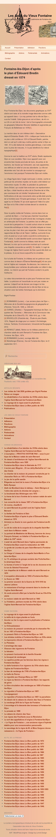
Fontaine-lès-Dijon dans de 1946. (24, 806)
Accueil (7, 47)
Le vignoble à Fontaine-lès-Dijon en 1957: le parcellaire (27, 697)
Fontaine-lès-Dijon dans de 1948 (24, 800)
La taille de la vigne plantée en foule (19, 617)
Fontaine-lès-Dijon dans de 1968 (24, 752)
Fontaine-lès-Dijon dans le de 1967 (23, 755)
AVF (10, 832)
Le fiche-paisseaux (12, 625)
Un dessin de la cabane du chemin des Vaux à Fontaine (27, 699)
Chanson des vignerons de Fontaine (19, 648)
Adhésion (31, 47)
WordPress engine (20, 832)
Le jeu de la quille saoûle (14, 479)
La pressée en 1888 (12, 711)
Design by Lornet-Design (37, 832)
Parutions (42, 47)
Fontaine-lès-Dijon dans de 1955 (24, 783)
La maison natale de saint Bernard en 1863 (22, 598)
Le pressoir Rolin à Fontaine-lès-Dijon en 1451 (23, 634)
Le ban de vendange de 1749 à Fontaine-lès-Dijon (25, 671)
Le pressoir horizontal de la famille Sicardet (22, 654)
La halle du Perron (12, 674)
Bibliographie (10, 53)
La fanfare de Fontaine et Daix (16, 513)
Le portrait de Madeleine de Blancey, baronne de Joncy (27, 533)
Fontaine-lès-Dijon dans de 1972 (24, 405)
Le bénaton (9, 651)
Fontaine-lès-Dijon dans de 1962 (24, 763)
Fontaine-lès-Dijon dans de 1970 (24, 746)
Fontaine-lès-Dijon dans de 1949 (24, 797)
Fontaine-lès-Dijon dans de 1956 (24, 780)
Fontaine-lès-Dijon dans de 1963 (24, 760)
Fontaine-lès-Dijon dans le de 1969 (23, 749)
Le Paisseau (9, 642)
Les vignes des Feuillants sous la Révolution (23, 716)
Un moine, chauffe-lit (13, 505)
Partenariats (32, 53)
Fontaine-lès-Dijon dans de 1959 (24, 772)
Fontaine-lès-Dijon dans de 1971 (24, 743)
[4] (12, 241)
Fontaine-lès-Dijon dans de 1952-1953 (26, 789)
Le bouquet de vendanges (15, 657)
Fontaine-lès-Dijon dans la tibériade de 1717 (22, 465)
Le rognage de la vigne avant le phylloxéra (22, 402)
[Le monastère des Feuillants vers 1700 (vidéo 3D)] (17, 378)
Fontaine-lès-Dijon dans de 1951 (24, 792)
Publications (9, 408)
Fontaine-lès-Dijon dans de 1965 (24, 758)
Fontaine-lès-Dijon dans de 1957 (24, 777)
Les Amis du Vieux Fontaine (30, 15)
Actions (21, 53)
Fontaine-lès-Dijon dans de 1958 (24, 775)
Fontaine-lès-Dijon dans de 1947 (24, 803)
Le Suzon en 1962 (11, 579)
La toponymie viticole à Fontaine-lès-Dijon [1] (23, 640)
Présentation (19, 47)
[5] (31, 247)
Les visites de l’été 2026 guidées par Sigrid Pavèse (25, 391)
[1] (30, 127)
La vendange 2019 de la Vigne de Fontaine (22, 702)
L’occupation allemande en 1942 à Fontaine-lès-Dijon (26, 576)
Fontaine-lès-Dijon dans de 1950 (24, 795)
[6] (41, 261)
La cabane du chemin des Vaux (17, 714)
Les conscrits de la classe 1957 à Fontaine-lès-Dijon (26, 502)
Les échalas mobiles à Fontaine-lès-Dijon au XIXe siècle (27, 637)
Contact (8, 58)
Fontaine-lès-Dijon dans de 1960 (24, 769)
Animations (45, 53)
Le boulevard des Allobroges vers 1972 (20, 493)
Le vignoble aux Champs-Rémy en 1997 (20, 677)
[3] (8, 207)
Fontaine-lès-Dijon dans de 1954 (24, 786)
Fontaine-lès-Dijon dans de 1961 (24, 766)
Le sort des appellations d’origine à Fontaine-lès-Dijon (27, 719)
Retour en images (11, 394)
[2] (16, 150)
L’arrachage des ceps (13, 645)
